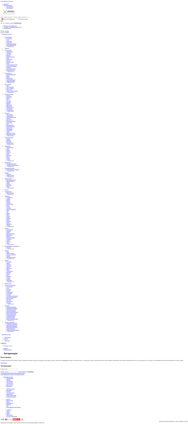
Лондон (8, 95)
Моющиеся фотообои (11, 327)
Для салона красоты (11, 297)
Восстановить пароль (19, 373)
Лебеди (8, 151)
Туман (8, 222)
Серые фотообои (10, 316)
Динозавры (9, 122)
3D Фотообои (8, 37)
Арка (7, 85)
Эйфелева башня (10, 81)
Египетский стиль (11, 68)
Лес (7, 212)
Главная (5, 348)
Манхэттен (9, 104)
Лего (7, 123)
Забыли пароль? (23, 371)
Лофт (7, 58)
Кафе (7, 252)
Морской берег (10, 181)
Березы (8, 201)
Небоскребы (9, 78)
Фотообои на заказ (6, 34)
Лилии (8, 267)
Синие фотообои (10, 317)
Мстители (8, 141)
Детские (7, 113)
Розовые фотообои (11, 315)
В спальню (9, 41)
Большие (8, 231)
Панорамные (8, 191)
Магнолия (9, 268)
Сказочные (9, 130)
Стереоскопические (11, 43)
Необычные (9, 59)
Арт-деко (8, 54)
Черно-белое (8, 283)
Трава (7, 220)
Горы (7, 205)
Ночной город (10, 107)
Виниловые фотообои (11, 326)
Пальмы (8, 184)
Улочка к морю (10, 253)
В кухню (8, 289)
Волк (7, 148)
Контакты (7, 340)
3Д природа (9, 197)
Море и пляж (8, 178)
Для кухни (9, 42)
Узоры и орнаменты (11, 66)
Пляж (7, 186)
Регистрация (9, 8)
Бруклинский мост (11, 74)
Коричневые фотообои (12, 312)
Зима (7, 210)
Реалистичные (10, 62)
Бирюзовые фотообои (11, 308)
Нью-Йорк (9, 96)
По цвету (7, 305)
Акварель (8, 52)
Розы (7, 275)
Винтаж (8, 55)
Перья (7, 156)
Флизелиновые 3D (11, 45)
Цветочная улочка (10, 257)
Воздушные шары (10, 121)
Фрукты (8, 241)
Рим (7, 99)
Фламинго (9, 224)
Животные (7, 146)
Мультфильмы (10, 125)
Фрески (7, 48)
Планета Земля (10, 175)
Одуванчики (9, 271)
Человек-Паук (9, 143)
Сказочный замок (10, 79)
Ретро (7, 63)
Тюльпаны (9, 280)
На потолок (9, 301)
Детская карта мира (11, 163)
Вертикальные (10, 193)
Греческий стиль (10, 56)
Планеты (8, 174)
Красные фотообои (11, 313)
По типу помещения (10, 285)
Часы (7, 243)
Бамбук (8, 200)
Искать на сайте (23, 19)
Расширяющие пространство (12, 246)
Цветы (6, 260)
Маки (7, 269)
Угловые (8, 302)
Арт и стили (8, 50)
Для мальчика (9, 116)
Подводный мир (10, 126)
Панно (6, 189)
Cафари (8, 198)
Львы (7, 154)
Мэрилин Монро (10, 237)
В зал (7, 40)
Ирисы (8, 263)
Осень (8, 217)
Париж (8, 98)
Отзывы (6, 338)
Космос (7, 172)
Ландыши (8, 265)
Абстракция (9, 51)
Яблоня (8, 225)
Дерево (8, 206)
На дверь (8, 300)
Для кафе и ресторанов (12, 296)
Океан (8, 182)
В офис (8, 290)
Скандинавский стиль (12, 64)
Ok (43, 422)
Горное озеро (9, 204)
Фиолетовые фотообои (12, 319)
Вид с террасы (10, 88)
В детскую (9, 38)
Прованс (8, 218)
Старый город (10, 110)
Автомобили (9, 229)
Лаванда (8, 264)
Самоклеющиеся (10, 328)
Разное (6, 228)
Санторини (9, 108)
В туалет (8, 294)
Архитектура (8, 73)
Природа (7, 196)
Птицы (8, 158)
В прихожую (9, 292)
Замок (7, 76)
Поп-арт (8, 60)
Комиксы (8, 140)
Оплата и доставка (8, 1)
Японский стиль (10, 70)
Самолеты (9, 239)
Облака (8, 216)
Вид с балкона (10, 87)
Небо (7, 214)
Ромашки (8, 276)
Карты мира (9, 394)
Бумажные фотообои (11, 324)
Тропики (8, 221)
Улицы (6, 250)
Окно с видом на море (12, 91)
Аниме (8, 139)
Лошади (8, 152)
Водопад (8, 202)
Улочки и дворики (11, 254)
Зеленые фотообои (11, 311)
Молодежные (9, 298)
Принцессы (9, 127)
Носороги (8, 155)
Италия (8, 103)
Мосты (8, 77)
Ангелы (8, 118)
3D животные (9, 147)
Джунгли (8, 208)
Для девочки (9, 114)
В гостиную (9, 286)
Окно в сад (9, 89)
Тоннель (8, 247)
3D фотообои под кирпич (12, 169)
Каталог (5, 32)
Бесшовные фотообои (11, 323)
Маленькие (9, 235)
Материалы (8, 337)
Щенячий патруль (10, 134)
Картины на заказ (6, 334)
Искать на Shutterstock (9, 19)
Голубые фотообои (11, 309)
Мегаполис (9, 106)
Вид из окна (8, 84)
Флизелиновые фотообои (12, 330)
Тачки (7, 131)
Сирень (8, 279)
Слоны (8, 159)
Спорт (8, 240)
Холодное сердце (10, 133)
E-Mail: (2, 369)
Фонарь (8, 256)
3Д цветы (8, 261)
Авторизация (9, 6)
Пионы (8, 273)
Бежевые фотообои (11, 307)
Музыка (8, 236)
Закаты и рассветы (11, 209)
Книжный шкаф (10, 233)
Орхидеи (8, 272)
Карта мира (8, 162)
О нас (2, 1)
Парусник (8, 185)
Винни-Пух (9, 119)
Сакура (8, 277)
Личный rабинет (8, 349)
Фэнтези (8, 67)
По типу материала (10, 322)
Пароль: (3, 371)
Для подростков (9, 137)
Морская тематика (11, 180)
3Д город (8, 100)
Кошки (8, 150)
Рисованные (9, 129)
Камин (8, 232)
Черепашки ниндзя (11, 117)
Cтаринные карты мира (12, 165)
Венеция (8, 102)
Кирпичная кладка (9, 168)
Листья (8, 213)
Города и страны (9, 94)
